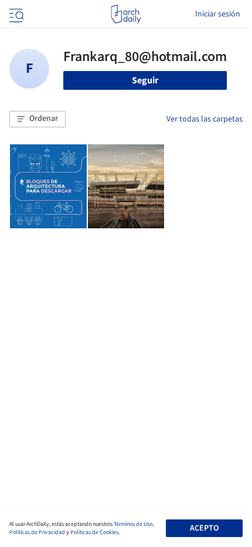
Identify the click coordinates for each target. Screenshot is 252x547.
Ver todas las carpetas (204, 119)
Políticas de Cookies (94, 532)
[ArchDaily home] (126, 14)
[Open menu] (15, 14)
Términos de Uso (133, 524)
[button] (37, 119)
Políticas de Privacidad (37, 532)
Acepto (204, 528)
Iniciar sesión (217, 14)
